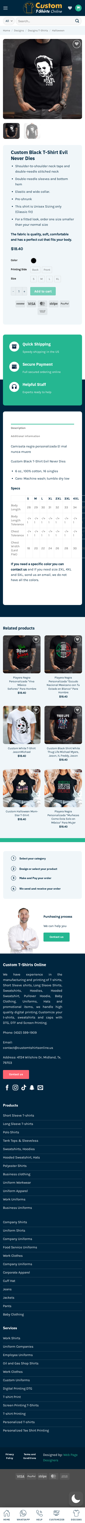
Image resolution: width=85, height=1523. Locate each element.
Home (6, 30)
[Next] (75, 79)
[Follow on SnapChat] (32, 1088)
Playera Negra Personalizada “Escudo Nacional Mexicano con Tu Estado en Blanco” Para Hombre (63, 685)
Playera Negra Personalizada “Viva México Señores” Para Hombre (22, 683)
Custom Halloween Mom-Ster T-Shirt (22, 813)
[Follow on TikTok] (23, 1088)
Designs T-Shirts (38, 30)
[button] (5, 8)
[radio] (34, 261)
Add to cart (43, 291)
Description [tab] (18, 427)
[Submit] (77, 21)
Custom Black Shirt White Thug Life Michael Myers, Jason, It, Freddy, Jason (63, 752)
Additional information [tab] (25, 436)
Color (14, 260)
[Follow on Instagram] (15, 1088)
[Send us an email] (40, 1088)
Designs (19, 30)
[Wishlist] (70, 8)
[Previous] (9, 79)
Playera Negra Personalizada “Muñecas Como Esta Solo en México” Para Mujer (63, 817)
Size (13, 278)
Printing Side (19, 269)
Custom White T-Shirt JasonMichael (22, 750)
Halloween (58, 30)
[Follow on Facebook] (7, 1088)
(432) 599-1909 (25, 1032)
